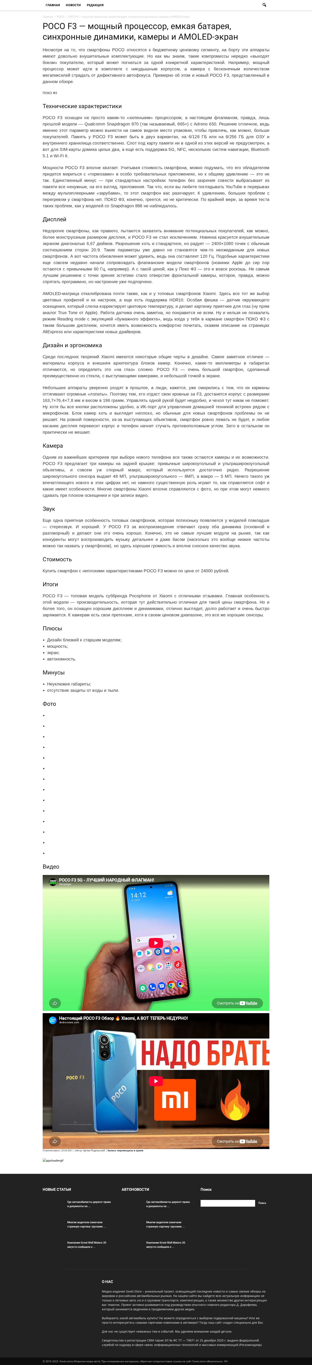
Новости (73, 5)
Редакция (95, 5)
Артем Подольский (94, 1150)
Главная (53, 5)
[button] (264, 5)
